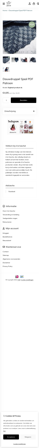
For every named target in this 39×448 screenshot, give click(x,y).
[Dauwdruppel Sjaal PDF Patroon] (19, 53)
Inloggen (6, 233)
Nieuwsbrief (7, 240)
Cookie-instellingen (27, 280)
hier (4, 431)
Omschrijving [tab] (10, 111)
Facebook (11, 191)
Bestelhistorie (7, 237)
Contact (5, 252)
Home (5, 10)
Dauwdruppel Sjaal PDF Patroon (20, 10)
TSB (19, 280)
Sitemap (6, 255)
